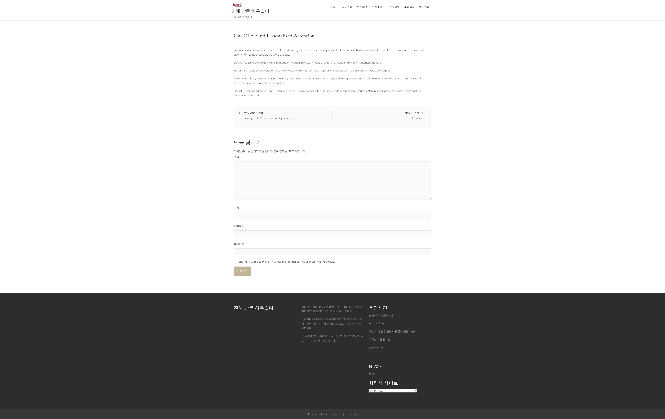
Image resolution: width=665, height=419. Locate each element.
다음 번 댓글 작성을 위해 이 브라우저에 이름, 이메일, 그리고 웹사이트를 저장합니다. (287, 262)
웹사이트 (239, 243)
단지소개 (377, 7)
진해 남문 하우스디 (250, 11)
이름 (237, 207)
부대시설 (409, 7)
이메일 (238, 226)
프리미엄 (394, 7)
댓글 (237, 157)
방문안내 (424, 7)
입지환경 (362, 7)
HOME (333, 7)
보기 (371, 373)
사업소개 (347, 7)
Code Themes (348, 414)
